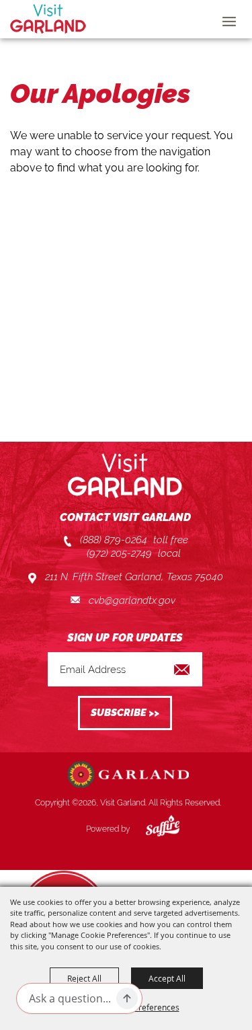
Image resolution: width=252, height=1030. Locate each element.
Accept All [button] (167, 978)
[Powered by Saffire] (152, 829)
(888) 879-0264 (113, 540)
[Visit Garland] (48, 19)
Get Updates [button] (125, 713)
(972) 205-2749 (119, 553)
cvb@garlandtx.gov (132, 600)
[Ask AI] (127, 998)
